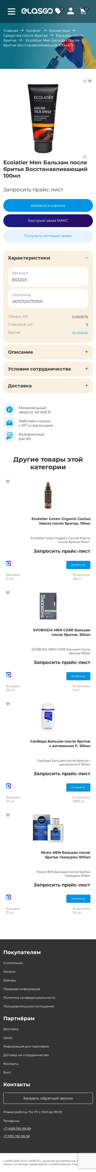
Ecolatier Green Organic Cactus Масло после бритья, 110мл (60, 521)
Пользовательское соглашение (28, 1006)
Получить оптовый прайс (48, 235)
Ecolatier (80, 332)
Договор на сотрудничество (26, 1055)
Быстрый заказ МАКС (48, 220)
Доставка (10, 1029)
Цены (7, 1038)
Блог (7, 1072)
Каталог (33, 30)
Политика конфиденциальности (29, 998)
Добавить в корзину (48, 205)
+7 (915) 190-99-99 (16, 1136)
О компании (13, 963)
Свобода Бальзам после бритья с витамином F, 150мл (60, 743)
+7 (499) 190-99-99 (17, 1128)
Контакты (10, 1064)
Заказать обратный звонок (48, 1098)
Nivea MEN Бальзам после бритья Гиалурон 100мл (65, 854)
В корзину (78, 564)
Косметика (59, 30)
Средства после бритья (25, 35)
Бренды (9, 980)
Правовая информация (21, 989)
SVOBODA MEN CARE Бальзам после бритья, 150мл (61, 632)
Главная (10, 30)
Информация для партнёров (26, 1046)
